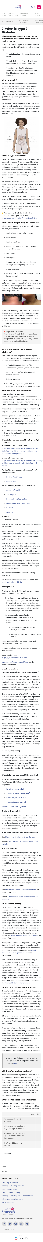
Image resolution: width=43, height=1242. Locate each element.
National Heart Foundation (16, 499)
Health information (13, 14)
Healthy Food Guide (14, 477)
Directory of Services (10, 1182)
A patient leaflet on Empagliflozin (15, 662)
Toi (7, 494)
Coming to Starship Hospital (13, 1186)
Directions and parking (11, 1192)
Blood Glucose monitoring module (24, 935)
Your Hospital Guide (9, 1189)
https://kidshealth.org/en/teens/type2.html (19, 218)
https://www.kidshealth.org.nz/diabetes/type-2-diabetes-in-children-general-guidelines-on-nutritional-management (21, 451)
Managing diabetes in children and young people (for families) (25, 14)
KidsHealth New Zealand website (18, 983)
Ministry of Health (13, 490)
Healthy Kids (11, 481)
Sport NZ (9, 512)
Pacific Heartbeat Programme (18, 503)
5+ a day (9, 508)
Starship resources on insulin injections (20, 890)
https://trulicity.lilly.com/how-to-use (20, 837)
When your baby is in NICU (12, 1199)
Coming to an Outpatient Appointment (17, 1196)
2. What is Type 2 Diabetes (38, 14)
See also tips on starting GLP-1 (14, 806)
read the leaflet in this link (12, 582)
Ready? (16, 1063)
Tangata (12, 494)
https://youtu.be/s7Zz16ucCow (14, 658)
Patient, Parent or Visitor (4, 14)
